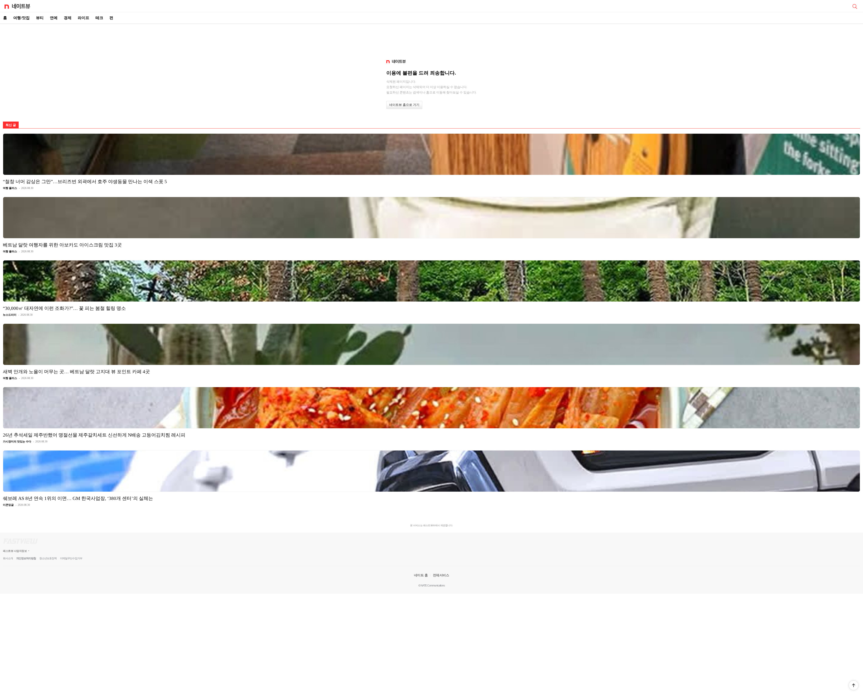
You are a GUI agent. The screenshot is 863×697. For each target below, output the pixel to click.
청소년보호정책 (48, 558)
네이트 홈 (421, 575)
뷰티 (40, 18)
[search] (855, 6)
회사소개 (8, 558)
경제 (67, 18)
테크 (99, 18)
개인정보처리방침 (26, 558)
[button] (853, 685)
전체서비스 (441, 575)
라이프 (83, 18)
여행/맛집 (21, 18)
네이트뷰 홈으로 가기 (404, 105)
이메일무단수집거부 (71, 558)
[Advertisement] (431, 39)
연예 (54, 18)
